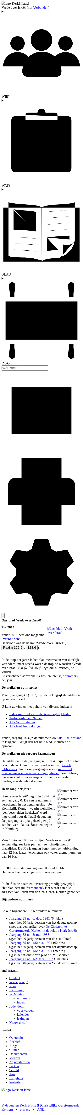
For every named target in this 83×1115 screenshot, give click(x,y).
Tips (12, 1074)
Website (14, 1082)
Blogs (13, 1046)
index (21, 1002)
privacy (25, 1109)
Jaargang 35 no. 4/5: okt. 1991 (30, 943)
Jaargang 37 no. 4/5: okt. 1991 (30, 951)
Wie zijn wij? (18, 982)
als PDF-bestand (69, 738)
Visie (12, 986)
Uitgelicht (16, 1078)
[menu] (3, 615)
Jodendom (16, 1006)
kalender (23, 1014)
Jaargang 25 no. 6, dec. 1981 (29, 918)
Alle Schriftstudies (22, 722)
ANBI (41, 1109)
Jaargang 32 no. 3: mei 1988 (29, 935)
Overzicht (16, 1038)
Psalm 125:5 (12, 647)
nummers (71, 676)
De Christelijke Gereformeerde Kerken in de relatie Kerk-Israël (42, 928)
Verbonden (40, 7)
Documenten (18, 1054)
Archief (14, 1042)
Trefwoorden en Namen (25, 718)
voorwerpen (25, 1010)
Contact (14, 978)
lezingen (23, 1018)
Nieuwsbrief (17, 1023)
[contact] (41, 449)
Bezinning (16, 990)
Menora (14, 1058)
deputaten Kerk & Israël (22, 1105)
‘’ (11, 639)
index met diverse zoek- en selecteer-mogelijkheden (37, 771)
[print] (41, 530)
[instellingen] (41, 611)
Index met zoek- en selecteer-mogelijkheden (40, 714)
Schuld (14, 1070)
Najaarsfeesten (19, 1062)
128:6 (31, 647)
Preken (14, 1066)
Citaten (14, 1050)
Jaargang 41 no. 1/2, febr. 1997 (31, 959)
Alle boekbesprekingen (25, 726)
